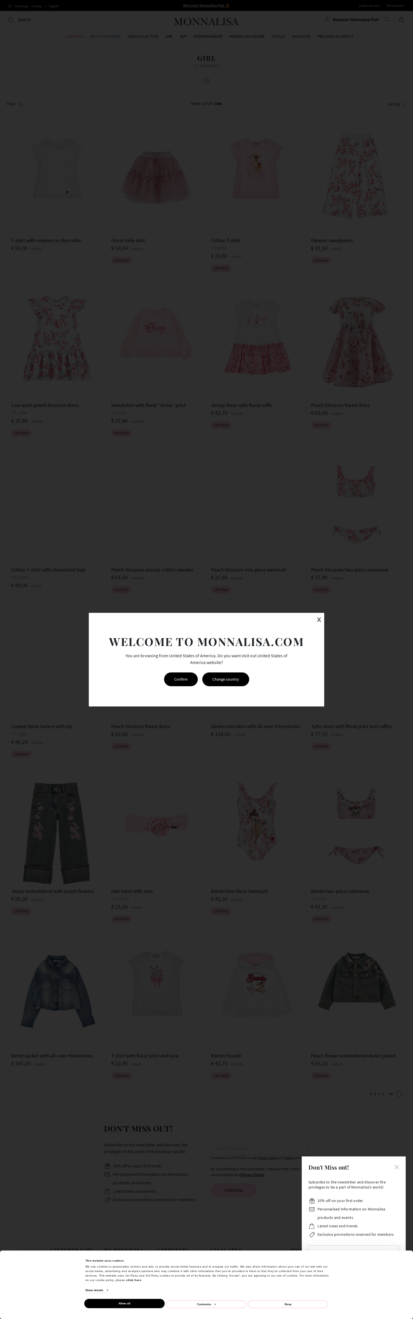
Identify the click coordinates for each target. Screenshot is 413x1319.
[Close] (396, 1166)
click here (133, 1279)
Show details (94, 1290)
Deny (288, 1304)
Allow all (124, 1303)
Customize (204, 1304)
